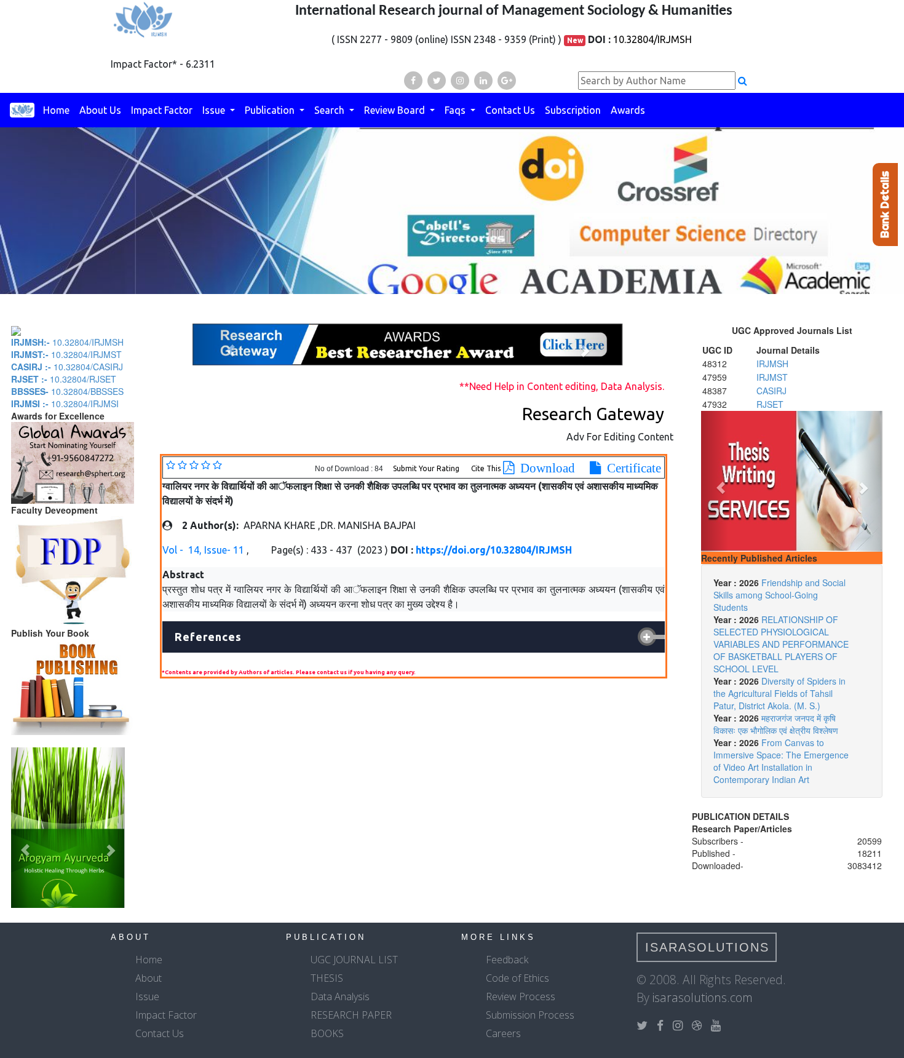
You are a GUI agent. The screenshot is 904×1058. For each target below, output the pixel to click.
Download (544, 468)
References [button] (208, 636)
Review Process (520, 996)
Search (330, 110)
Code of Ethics (517, 978)
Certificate (631, 468)
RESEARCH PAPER (351, 1015)
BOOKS (327, 1033)
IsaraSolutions (707, 947)
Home (56, 110)
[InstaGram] (460, 80)
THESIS (327, 978)
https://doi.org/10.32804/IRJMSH (494, 549)
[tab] (413, 637)
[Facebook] (413, 80)
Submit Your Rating (427, 468)
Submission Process (530, 1015)
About (148, 978)
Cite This (486, 468)
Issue (215, 110)
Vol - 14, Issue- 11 (204, 549)
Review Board (395, 110)
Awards (628, 110)
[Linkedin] (483, 80)
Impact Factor (161, 110)
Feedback (507, 959)
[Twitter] (436, 80)
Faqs (456, 110)
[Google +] (507, 80)
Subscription (573, 110)
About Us (100, 110)
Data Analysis (340, 996)
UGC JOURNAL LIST (354, 959)
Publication (271, 110)
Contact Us (510, 110)
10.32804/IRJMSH (652, 39)
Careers (503, 1033)
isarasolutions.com (702, 997)
